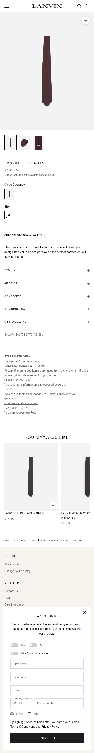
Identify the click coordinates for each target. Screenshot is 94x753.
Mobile (37, 713)
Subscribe (47, 738)
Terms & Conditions (22, 726)
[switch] (14, 645)
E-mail (20, 713)
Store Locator (12, 564)
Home (6, 540)
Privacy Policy (50, 726)
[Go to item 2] (24, 142)
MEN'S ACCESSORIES (25, 540)
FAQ (7, 597)
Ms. (23, 645)
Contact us (11, 591)
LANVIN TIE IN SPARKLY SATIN (24, 513)
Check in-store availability (23, 235)
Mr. (42, 645)
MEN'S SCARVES (49, 540)
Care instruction (14, 604)
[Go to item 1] (10, 142)
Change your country (17, 571)
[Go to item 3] (38, 142)
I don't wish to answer (34, 653)
